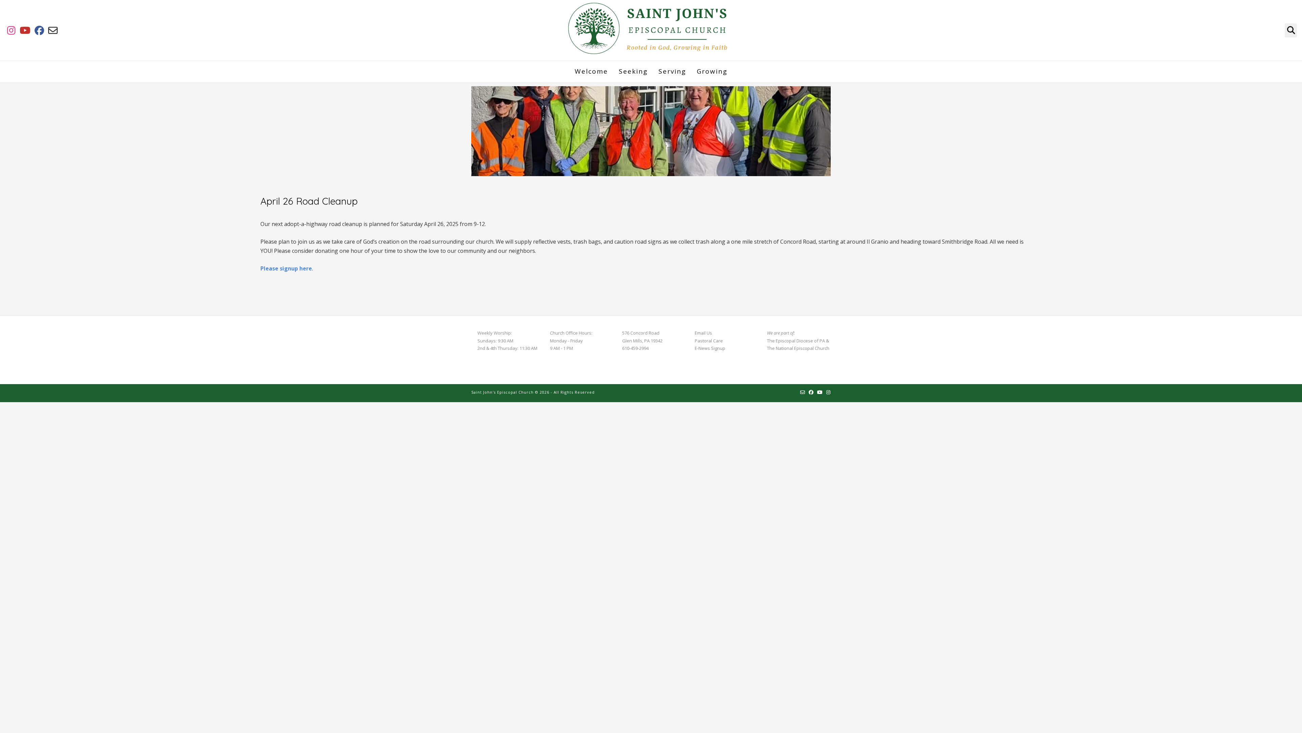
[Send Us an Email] (53, 30)
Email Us (703, 333)
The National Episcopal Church (798, 348)
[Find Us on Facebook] (39, 30)
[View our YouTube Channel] (25, 30)
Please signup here (286, 268)
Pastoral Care (709, 341)
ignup (719, 348)
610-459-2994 (635, 348)
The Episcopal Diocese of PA (796, 341)
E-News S (704, 348)
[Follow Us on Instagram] (11, 30)
